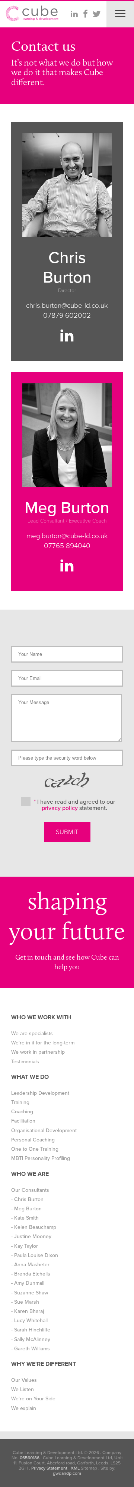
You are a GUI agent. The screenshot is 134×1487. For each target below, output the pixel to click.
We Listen (22, 1389)
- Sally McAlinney (30, 1339)
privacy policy (60, 808)
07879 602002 (67, 315)
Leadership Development (40, 1093)
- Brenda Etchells (30, 1274)
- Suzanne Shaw (29, 1293)
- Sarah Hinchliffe (30, 1330)
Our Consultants (30, 1190)
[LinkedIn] (74, 14)
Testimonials (25, 1061)
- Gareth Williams (30, 1349)
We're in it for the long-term (42, 1043)
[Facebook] (85, 14)
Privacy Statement (49, 1468)
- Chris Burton (27, 1199)
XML (75, 1468)
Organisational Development (44, 1130)
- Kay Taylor (24, 1246)
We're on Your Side (33, 1399)
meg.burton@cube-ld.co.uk (67, 536)
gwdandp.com (67, 1473)
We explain (23, 1408)
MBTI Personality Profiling (40, 1158)
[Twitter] (96, 14)
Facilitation (23, 1121)
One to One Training (34, 1149)
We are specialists (32, 1033)
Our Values (24, 1380)
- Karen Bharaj (27, 1311)
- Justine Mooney (31, 1236)
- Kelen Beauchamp (33, 1227)
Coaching (22, 1111)
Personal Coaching (33, 1140)
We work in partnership (38, 1052)
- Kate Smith (25, 1218)
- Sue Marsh (25, 1302)
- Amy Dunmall (27, 1283)
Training (20, 1102)
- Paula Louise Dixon (34, 1255)
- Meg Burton (26, 1209)
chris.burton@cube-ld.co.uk (67, 305)
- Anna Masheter (30, 1264)
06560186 (29, 1457)
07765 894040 (67, 546)
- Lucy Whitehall (29, 1320)
